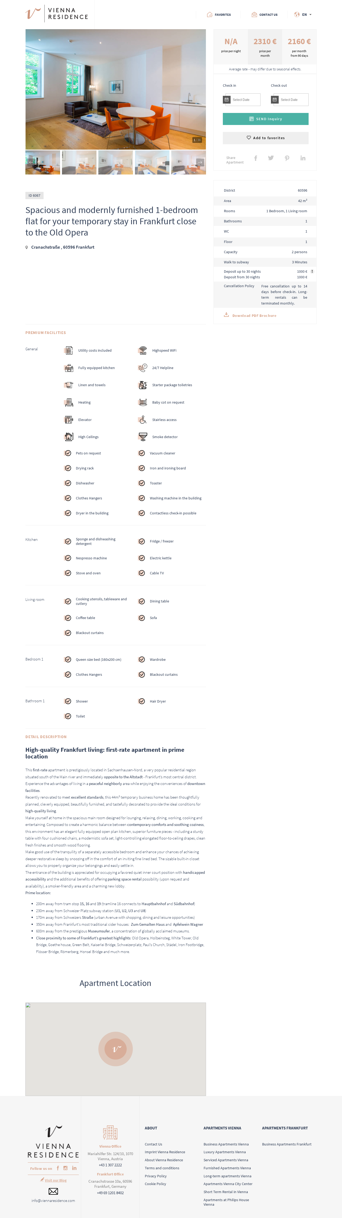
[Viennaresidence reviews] (116, 14)
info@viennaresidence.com (53, 1200)
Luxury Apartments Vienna (225, 1152)
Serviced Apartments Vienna (226, 1160)
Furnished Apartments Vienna (227, 1168)
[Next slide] (200, 162)
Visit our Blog (56, 1180)
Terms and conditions (162, 1168)
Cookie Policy (155, 1184)
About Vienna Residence (164, 1160)
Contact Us (153, 1144)
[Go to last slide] (31, 162)
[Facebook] (57, 1168)
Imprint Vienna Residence (165, 1152)
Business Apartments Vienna (226, 1144)
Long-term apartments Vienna (227, 1176)
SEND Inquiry (269, 119)
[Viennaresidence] (53, 1156)
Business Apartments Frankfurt (287, 1144)
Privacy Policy (156, 1176)
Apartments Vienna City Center (228, 1184)
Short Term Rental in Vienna (226, 1192)
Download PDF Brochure (253, 315)
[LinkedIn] (73, 1168)
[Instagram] (64, 1168)
